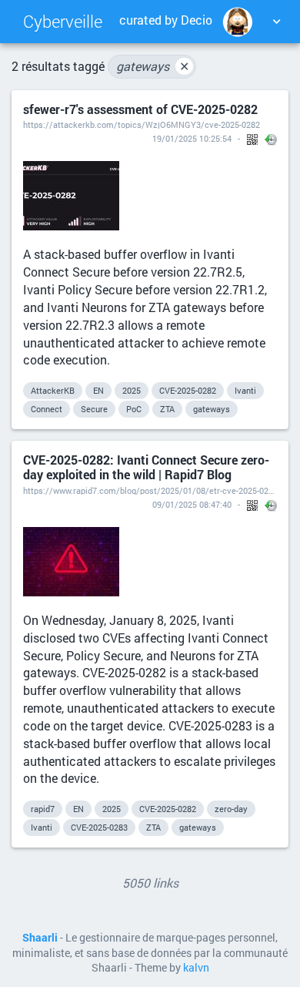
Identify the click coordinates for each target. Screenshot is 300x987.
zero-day (231, 808)
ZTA (167, 409)
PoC (134, 409)
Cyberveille (62, 21)
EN (98, 390)
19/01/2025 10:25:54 (192, 138)
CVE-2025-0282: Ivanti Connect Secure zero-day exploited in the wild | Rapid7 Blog (146, 467)
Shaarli (40, 938)
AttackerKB (53, 390)
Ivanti (245, 390)
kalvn (196, 968)
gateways (152, 66)
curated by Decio (165, 20)
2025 (131, 390)
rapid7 (43, 808)
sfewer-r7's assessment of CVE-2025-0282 (140, 109)
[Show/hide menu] (276, 21)
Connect (46, 409)
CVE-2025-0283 (99, 827)
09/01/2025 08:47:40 (192, 504)
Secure (94, 409)
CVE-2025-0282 (187, 390)
